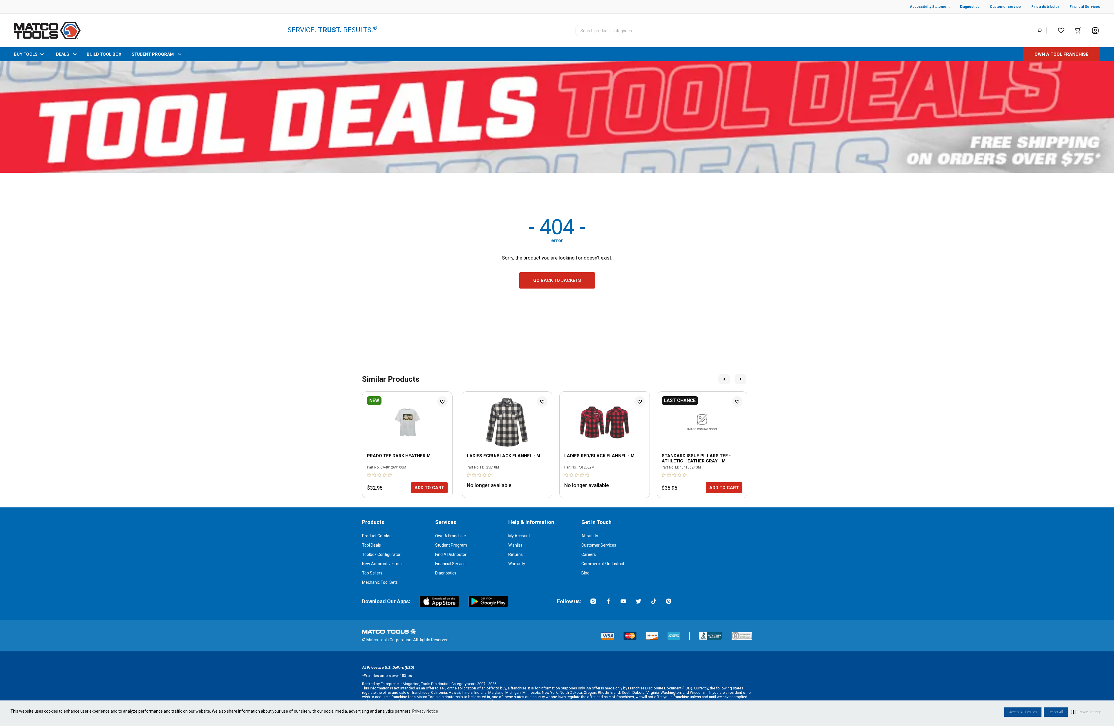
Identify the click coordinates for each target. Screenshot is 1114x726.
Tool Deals (371, 545)
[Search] (1039, 30)
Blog (585, 573)
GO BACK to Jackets (557, 280)
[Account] (1095, 30)
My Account (519, 536)
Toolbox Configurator (381, 554)
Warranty (516, 563)
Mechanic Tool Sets (380, 582)
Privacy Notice (425, 711)
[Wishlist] (1061, 30)
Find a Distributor (450, 554)
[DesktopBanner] (557, 117)
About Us (589, 536)
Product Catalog (377, 536)
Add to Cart (429, 487)
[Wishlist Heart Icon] (442, 401)
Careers (588, 554)
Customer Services (598, 545)
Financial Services (451, 563)
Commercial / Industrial (602, 563)
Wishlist (515, 545)
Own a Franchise (450, 536)
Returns (515, 554)
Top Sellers (372, 573)
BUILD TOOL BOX (104, 54)
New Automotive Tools (383, 563)
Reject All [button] (1056, 712)
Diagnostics (445, 573)
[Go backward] (724, 379)
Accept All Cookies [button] (1023, 712)
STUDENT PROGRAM (153, 54)
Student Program (451, 545)
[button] (1086, 712)
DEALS (62, 54)
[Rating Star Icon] (369, 475)
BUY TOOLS (25, 54)
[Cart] (1078, 30)
